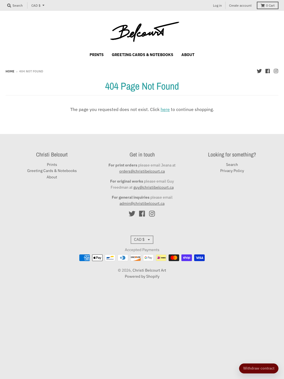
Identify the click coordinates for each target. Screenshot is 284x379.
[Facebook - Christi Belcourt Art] (267, 71)
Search (232, 164)
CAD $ (35, 5)
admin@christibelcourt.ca (142, 203)
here (165, 109)
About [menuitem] (187, 54)
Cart (270, 5)
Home (10, 71)
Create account (240, 5)
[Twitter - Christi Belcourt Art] (259, 71)
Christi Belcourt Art (149, 270)
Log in (217, 5)
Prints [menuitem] (97, 54)
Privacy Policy (232, 170)
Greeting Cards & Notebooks (52, 170)
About (52, 177)
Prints (52, 164)
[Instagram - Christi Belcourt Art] (275, 71)
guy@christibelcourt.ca (153, 187)
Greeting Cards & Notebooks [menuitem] (142, 54)
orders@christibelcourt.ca (142, 171)
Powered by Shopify (142, 276)
